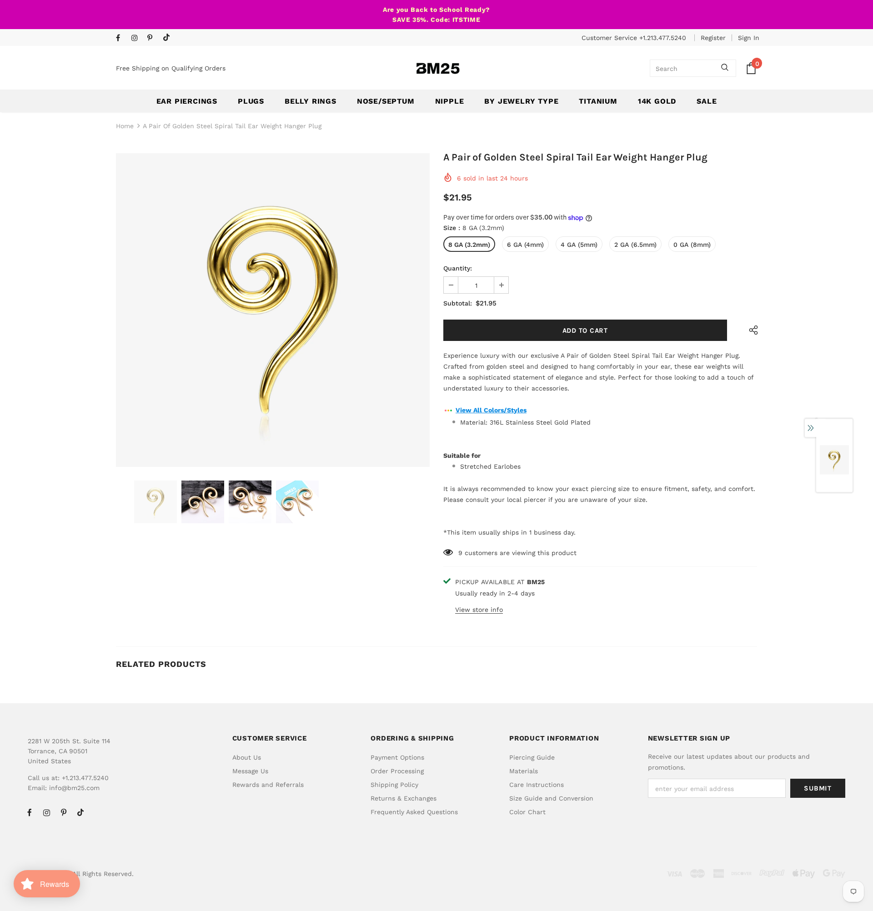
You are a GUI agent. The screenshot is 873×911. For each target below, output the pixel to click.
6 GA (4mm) (525, 244)
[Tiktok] (168, 38)
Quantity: (457, 268)
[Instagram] (137, 38)
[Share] (751, 330)
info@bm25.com (74, 787)
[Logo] (438, 68)
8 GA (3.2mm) (469, 244)
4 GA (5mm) (579, 244)
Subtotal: (457, 303)
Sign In (748, 37)
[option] (273, 310)
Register (713, 37)
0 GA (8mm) (692, 244)
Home (125, 126)
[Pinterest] (153, 38)
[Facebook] (121, 38)
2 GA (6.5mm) (635, 244)
